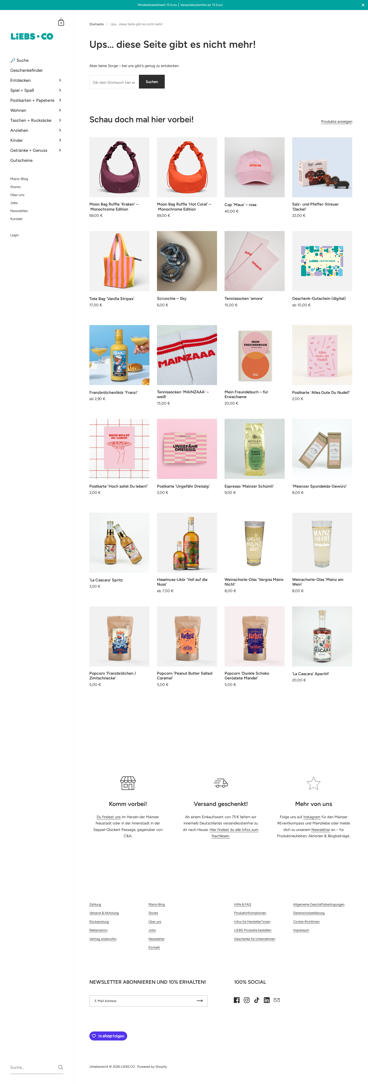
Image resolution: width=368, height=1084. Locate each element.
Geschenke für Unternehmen (254, 939)
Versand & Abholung (104, 913)
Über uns (154, 921)
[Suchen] (60, 1067)
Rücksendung (99, 921)
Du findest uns (109, 817)
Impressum (301, 930)
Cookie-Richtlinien (306, 921)
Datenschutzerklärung (309, 913)
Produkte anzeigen (336, 121)
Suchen (152, 82)
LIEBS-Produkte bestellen (252, 930)
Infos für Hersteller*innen (252, 921)
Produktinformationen (250, 913)
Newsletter (320, 829)
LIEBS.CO (128, 1066)
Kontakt (154, 947)
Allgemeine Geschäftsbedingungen (318, 904)
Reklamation (98, 930)
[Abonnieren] (200, 1000)
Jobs (152, 930)
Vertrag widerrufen (102, 939)
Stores (153, 913)
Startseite (96, 24)
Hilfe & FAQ (242, 904)
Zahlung (95, 904)
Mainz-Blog (156, 904)
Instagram (311, 817)
